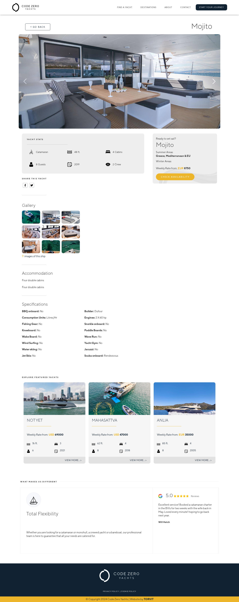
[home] (26, 7)
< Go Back (37, 26)
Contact (185, 7)
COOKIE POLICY (128, 591)
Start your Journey (211, 7)
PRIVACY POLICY (111, 591)
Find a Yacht (124, 7)
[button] (148, 7)
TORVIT (148, 599)
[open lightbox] (119, 81)
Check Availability (175, 176)
